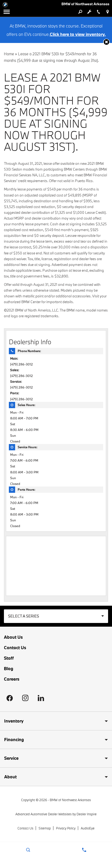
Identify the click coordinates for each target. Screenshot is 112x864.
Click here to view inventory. (78, 34)
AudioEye (88, 828)
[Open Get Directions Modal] (107, 12)
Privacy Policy (66, 828)
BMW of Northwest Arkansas (70, 800)
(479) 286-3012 (21, 364)
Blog (8, 668)
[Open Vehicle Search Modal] (80, 12)
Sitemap (45, 828)
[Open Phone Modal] (98, 12)
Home (9, 53)
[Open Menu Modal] (6, 12)
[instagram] (25, 698)
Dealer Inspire (87, 814)
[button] (106, 42)
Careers (11, 679)
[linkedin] (41, 698)
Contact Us (15, 647)
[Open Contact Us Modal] (84, 850)
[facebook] (9, 698)
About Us (13, 637)
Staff (9, 658)
